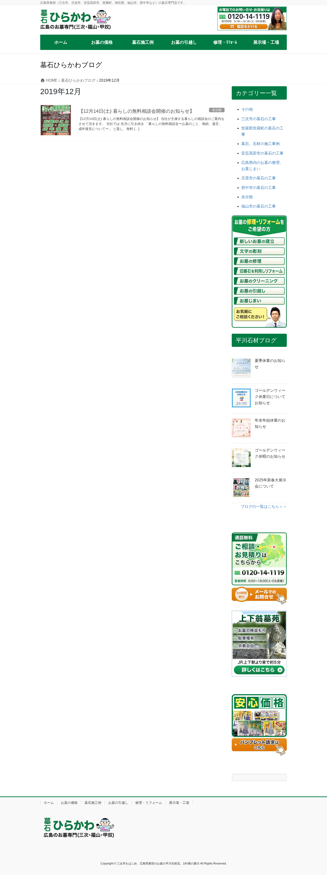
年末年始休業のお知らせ (270, 423)
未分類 (247, 197)
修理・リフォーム (148, 803)
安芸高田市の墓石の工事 (262, 153)
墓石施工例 (93, 803)
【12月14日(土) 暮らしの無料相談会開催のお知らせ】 (136, 111)
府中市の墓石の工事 (258, 188)
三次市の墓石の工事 (258, 119)
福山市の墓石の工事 (258, 206)
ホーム (49, 803)
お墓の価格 (69, 803)
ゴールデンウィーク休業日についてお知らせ (270, 396)
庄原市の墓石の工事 (258, 178)
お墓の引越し (118, 803)
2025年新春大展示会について (270, 483)
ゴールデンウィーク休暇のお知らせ (270, 453)
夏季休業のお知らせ (270, 364)
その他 (247, 109)
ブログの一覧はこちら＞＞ (264, 507)
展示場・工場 (179, 803)
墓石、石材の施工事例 (260, 144)
